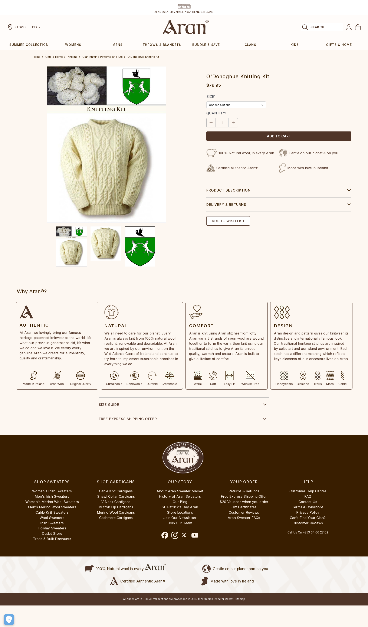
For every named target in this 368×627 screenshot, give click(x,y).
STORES (20, 27)
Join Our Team (180, 523)
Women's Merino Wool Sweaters (52, 502)
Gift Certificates (243, 507)
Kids (295, 44)
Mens (117, 44)
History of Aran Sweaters (180, 496)
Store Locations (180, 512)
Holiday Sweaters (52, 528)
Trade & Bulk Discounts (52, 539)
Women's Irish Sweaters (52, 491)
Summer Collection (29, 44)
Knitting (73, 56)
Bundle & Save (206, 44)
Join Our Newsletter (180, 518)
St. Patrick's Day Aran (180, 507)
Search (317, 27)
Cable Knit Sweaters (52, 512)
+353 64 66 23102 (315, 532)
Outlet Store (52, 533)
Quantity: (216, 113)
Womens (73, 44)
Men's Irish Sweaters (52, 496)
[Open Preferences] (9, 619)
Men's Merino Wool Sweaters (52, 507)
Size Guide (109, 404)
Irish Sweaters (52, 523)
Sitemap (240, 599)
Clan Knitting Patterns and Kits (102, 56)
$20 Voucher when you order (244, 502)
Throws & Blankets (162, 44)
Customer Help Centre (307, 491)
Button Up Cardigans (116, 507)
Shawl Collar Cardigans (116, 496)
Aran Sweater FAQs (244, 518)
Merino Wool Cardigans (116, 512)
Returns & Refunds (244, 491)
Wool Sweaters (52, 518)
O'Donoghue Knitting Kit (143, 56)
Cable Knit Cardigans (116, 491)
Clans (250, 44)
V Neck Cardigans (115, 502)
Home (36, 56)
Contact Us (308, 502)
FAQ (307, 496)
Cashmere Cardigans (116, 518)
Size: (210, 96)
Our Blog (180, 502)
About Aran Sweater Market (180, 491)
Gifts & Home (339, 44)
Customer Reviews (244, 512)
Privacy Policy (307, 512)
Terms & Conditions (307, 507)
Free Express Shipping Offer (128, 419)
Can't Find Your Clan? (308, 518)
